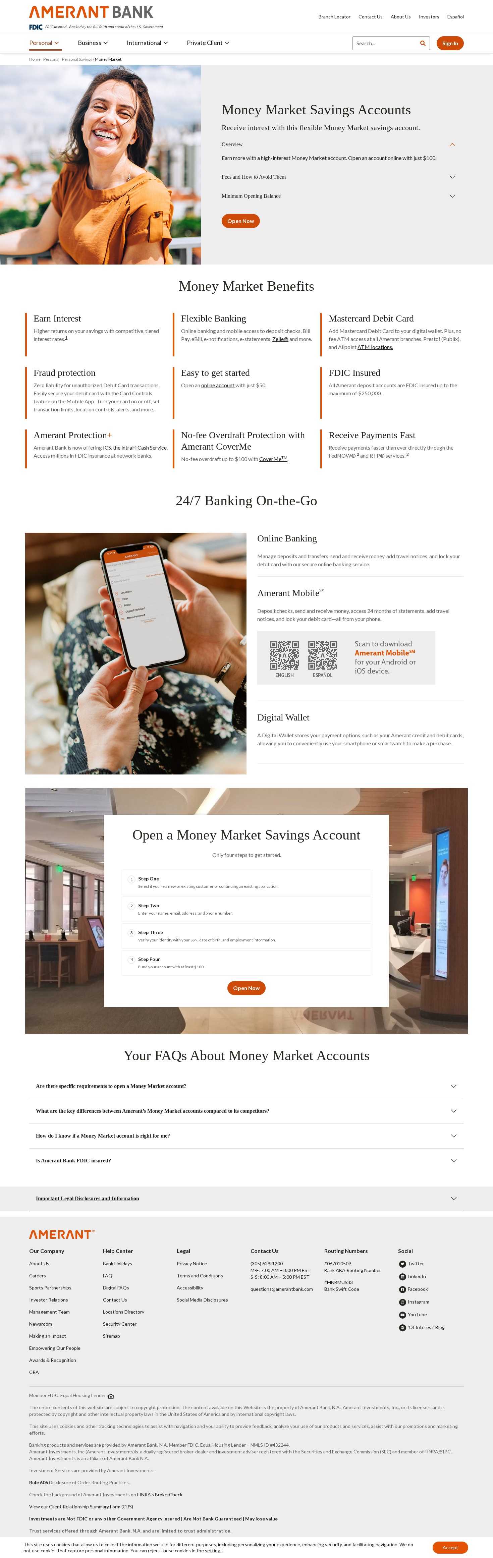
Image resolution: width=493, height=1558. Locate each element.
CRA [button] (34, 1372)
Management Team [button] (49, 1312)
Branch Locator (334, 16)
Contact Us (371, 16)
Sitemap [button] (111, 1336)
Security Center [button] (119, 1324)
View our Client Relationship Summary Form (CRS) (81, 1506)
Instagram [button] (418, 1302)
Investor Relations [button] (48, 1300)
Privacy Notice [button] (192, 1263)
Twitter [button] (416, 1263)
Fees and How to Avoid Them (254, 177)
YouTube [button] (417, 1314)
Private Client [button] (205, 42)
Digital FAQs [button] (116, 1287)
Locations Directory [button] (123, 1312)
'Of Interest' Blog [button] (426, 1327)
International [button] (144, 42)
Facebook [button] (418, 1289)
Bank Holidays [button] (117, 1263)
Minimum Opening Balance (251, 196)
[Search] (423, 43)
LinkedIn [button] (417, 1276)
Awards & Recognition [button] (52, 1360)
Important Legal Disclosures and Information (87, 1198)
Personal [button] (40, 42)
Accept (450, 1547)
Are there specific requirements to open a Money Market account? (111, 1086)
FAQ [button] (107, 1275)
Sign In (450, 43)
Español (455, 16)
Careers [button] (37, 1275)
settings (214, 1550)
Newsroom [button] (40, 1324)
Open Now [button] (240, 221)
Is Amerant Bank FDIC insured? (73, 1160)
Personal (51, 59)
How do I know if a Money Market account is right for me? (103, 1136)
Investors (429, 16)
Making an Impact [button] (47, 1336)
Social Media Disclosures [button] (202, 1300)
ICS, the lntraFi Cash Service (135, 447)
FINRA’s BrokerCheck (159, 1494)
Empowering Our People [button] (54, 1348)
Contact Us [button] (115, 1300)
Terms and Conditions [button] (200, 1275)
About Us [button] (39, 1263)
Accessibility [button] (190, 1287)
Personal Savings (77, 59)
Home (35, 59)
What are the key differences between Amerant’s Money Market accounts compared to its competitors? (152, 1111)
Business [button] (89, 42)
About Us (401, 16)
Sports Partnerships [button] (50, 1287)
